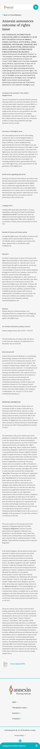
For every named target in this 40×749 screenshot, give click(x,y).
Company (16, 718)
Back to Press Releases (12, 15)
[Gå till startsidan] (20, 693)
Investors (15, 713)
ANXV (14, 702)
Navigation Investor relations (14, 746)
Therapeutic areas (19, 707)
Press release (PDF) (18, 664)
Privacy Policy (19, 735)
